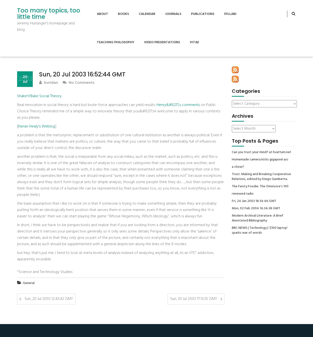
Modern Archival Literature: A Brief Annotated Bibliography (257, 218)
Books (123, 14)
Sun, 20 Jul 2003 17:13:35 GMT (193, 299)
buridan (50, 83)
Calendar (147, 14)
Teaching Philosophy (115, 42)
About (102, 14)
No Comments (81, 83)
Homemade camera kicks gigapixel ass (260, 159)
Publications (202, 14)
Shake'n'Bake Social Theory (39, 96)
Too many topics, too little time (48, 13)
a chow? (238, 167)
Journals (173, 14)
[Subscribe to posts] (235, 69)
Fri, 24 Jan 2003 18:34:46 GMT (254, 201)
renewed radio (243, 193)
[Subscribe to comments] (235, 79)
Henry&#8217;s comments (178, 105)
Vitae (194, 42)
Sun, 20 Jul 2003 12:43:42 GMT (49, 299)
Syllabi (230, 14)
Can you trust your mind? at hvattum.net (261, 152)
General (28, 283)
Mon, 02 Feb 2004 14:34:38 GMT (256, 208)
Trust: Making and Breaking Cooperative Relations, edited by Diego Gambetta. (261, 177)
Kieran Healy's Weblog (36, 126)
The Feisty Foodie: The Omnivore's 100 (260, 186)
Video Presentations (162, 42)
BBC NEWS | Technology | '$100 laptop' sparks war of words (260, 230)
